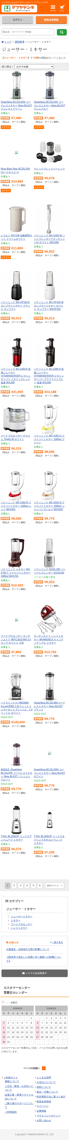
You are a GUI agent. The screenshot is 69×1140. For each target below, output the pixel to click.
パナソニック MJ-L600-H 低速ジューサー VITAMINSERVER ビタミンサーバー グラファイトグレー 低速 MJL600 (49, 376)
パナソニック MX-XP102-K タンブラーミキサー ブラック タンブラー (15, 305)
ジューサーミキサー (21, 916)
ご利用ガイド (10, 1077)
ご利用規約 (11, 1112)
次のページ (54, 885)
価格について (12, 1081)
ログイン (17, 19)
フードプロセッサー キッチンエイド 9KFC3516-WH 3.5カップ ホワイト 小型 (16, 639)
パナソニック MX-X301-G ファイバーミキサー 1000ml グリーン (49, 439)
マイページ (43, 1106)
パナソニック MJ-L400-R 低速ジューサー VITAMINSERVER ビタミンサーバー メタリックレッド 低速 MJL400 (16, 376)
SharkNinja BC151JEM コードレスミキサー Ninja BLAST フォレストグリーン (16, 105)
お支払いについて (46, 1082)
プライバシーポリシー (49, 1115)
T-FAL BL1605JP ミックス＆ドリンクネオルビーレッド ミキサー (49, 839)
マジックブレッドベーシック (49, 168)
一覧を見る (57, 942)
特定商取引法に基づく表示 (51, 1096)
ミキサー (15, 920)
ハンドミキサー (19, 928)
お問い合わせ (44, 1120)
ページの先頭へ (31, 1068)
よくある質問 (44, 1077)
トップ (7, 41)
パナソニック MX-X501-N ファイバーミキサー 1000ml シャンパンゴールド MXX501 (49, 506)
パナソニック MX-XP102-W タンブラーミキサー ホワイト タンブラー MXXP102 (48, 305)
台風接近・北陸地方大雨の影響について (27, 949)
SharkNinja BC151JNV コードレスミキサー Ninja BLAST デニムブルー (49, 105)
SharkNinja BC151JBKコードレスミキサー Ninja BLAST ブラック (49, 706)
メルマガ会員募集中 (36, 973)
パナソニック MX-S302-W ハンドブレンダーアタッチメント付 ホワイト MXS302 (49, 239)
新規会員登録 (51, 19)
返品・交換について (47, 1091)
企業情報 (41, 1110)
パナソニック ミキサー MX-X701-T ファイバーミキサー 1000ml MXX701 (16, 572)
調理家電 (19, 41)
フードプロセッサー (21, 924)
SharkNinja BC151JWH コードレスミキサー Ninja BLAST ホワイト (49, 773)
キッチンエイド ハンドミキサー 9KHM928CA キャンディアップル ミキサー (48, 639)
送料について (44, 1087)
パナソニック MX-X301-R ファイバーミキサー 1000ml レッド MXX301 (16, 506)
